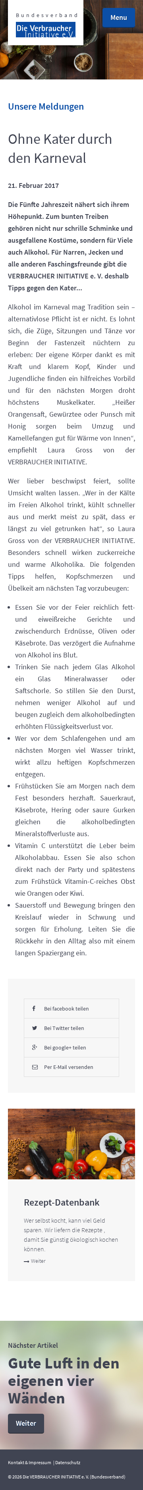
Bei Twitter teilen (64, 1028)
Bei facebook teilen (66, 1008)
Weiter (38, 1261)
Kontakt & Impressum (29, 1462)
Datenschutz (67, 1462)
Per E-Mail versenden (68, 1067)
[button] (118, 18)
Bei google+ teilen (65, 1047)
